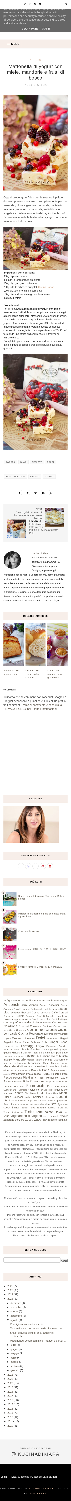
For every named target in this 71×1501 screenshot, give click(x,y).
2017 (10, 1395)
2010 (10, 1425)
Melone (55, 1063)
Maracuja (40, 1060)
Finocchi (8, 1046)
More (27, 1066)
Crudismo (21, 1030)
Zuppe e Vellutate (57, 1119)
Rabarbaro (22, 1090)
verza (46, 1116)
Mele (46, 1063)
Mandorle (19, 1059)
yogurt (49, 477)
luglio (65, 1055)
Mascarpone (60, 1059)
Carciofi (63, 1012)
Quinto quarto (9, 1090)
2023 (10, 1298)
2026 (10, 1286)
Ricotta (18, 1093)
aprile (25, 1004)
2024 (10, 1294)
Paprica (54, 1070)
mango (30, 1059)
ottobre (26, 1070)
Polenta (18, 1081)
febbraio (35, 1042)
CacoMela (45, 1013)
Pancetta (36, 1070)
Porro (65, 1081)
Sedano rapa (26, 1101)
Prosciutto (53, 1086)
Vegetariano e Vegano (26, 1116)
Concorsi (24, 1026)
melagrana (20, 1063)
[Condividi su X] (27, 492)
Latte (65, 1052)
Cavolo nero (38, 1019)
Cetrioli (55, 1019)
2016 (10, 1400)
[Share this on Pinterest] (35, 492)
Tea (66, 1108)
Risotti (63, 1093)
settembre (44, 1104)
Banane (26, 1009)
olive (6, 1070)
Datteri (64, 1034)
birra (54, 1009)
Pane (45, 1070)
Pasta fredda (18, 1073)
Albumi (32, 1000)
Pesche (17, 1077)
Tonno (6, 1112)
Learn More (30, 28)
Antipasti (11, 1004)
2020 (10, 1383)
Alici (39, 1000)
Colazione (10, 1026)
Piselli (42, 1077)
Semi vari (24, 1104)
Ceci (48, 1019)
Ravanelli (44, 1090)
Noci (44, 1066)
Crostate (9, 1029)
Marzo (48, 1059)
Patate (46, 1073)
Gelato (34, 477)
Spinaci (16, 1107)
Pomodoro (37, 1081)
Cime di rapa (9, 1023)
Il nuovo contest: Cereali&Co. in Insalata (40, 966)
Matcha (7, 1063)
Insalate (45, 1052)
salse (28, 1097)
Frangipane (51, 1046)
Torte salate (44, 1112)
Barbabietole (37, 1009)
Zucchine (40, 1119)
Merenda (9, 1066)
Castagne (30, 1016)
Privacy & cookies (19, 1476)
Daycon (7, 1038)
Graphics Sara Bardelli (44, 1476)
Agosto (35, 60)
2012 (10, 1417)
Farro (18, 1042)
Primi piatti (35, 1085)
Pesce (7, 1077)
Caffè (55, 1012)
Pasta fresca (33, 1073)
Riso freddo (37, 1093)
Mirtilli (20, 1066)
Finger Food (58, 1042)
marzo (14, 1361)
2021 (10, 1378)
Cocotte (64, 1023)
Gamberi (35, 1049)
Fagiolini (8, 1042)
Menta (65, 1063)
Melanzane (34, 1063)
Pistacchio (52, 1077)
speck (6, 1107)
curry (57, 1034)
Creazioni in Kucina (28, 931)
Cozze (56, 1026)
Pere (65, 1073)
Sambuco (49, 1097)
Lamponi (56, 1052)
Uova (58, 1112)
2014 (10, 1408)
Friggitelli (63, 1046)
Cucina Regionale (30, 1033)
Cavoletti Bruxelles (46, 1016)
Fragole (40, 1046)
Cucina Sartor (46, 287)
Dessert (37, 462)
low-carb (56, 1055)
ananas (55, 1001)
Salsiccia (38, 1096)
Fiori (16, 1046)
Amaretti (47, 1000)
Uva (66, 1112)
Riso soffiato (51, 1093)
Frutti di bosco (15, 477)
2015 (10, 1404)
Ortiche (13, 1070)
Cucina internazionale (42, 1029)
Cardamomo (9, 1016)
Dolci (50, 462)
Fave (26, 1042)
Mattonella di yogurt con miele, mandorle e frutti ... (38, 1340)
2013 (10, 1412)
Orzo (19, 1070)
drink (49, 1038)
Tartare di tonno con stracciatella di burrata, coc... (37, 1328)
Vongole (54, 1116)
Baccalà (17, 1009)
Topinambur (17, 1112)
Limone (46, 1055)
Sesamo (34, 1104)
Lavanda (7, 1056)
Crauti (65, 1026)
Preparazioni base (13, 1086)
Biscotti (63, 1009)
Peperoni (56, 1073)
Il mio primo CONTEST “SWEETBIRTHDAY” (42, 949)
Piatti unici (30, 1077)
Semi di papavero (57, 1100)
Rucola (7, 1096)
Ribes (52, 1090)
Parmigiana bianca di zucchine (27, 1324)
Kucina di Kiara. (42, 1488)
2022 (10, 1374)
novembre (53, 1066)
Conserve (35, 1026)
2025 (10, 1290)
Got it (46, 28)
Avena (64, 1005)
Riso (27, 1093)
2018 (10, 1391)
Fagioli (64, 1038)
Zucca (29, 1119)
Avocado (8, 1009)
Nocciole (35, 1066)
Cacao (35, 1012)
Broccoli (26, 1012)
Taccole (51, 1108)
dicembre (29, 1038)
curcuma (48, 1034)
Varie (6, 1115)
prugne (64, 1086)
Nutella (64, 1066)
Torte (29, 1111)
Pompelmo (50, 1081)
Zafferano (8, 1119)
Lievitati (30, 1056)
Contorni (47, 1026)
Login (4, 1476)
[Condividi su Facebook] (19, 492)
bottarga (15, 1012)
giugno (7, 1052)
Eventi (56, 1038)
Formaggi (27, 1046)
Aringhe (43, 1005)
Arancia (33, 1004)
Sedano (15, 1101)
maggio (7, 1059)
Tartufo (60, 1108)
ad (4, 1001)
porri (58, 1081)
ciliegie (64, 1019)
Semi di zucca (11, 1104)
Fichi (44, 1042)
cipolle (35, 1022)
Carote (20, 1015)
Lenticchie (18, 1056)
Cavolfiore (62, 1016)
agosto (15, 1320)
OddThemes (38, 1493)
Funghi (25, 1049)
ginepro (64, 1049)
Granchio (27, 1053)
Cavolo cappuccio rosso (17, 1019)
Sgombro (63, 1104)
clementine (45, 1022)
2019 (10, 1387)
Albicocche (21, 1000)
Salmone (18, 1096)
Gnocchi (17, 1052)
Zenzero (19, 1119)
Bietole (47, 1009)
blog (23, 462)
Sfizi (54, 1104)
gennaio (54, 1049)
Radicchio (33, 1089)
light (39, 1056)
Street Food (28, 1107)
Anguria (64, 1001)
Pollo (26, 1081)
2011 (10, 1421)
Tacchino (42, 1107)
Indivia (36, 1052)
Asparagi (54, 1004)
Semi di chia (40, 1101)
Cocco (56, 1022)
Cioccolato (23, 1022)
